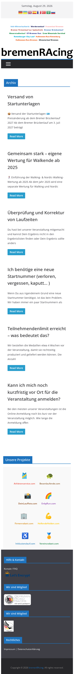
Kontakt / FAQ (10, 568)
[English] (30, 12)
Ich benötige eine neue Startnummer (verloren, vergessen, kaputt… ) (32, 276)
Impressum (9, 649)
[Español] (34, 12)
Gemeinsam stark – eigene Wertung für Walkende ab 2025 (35, 160)
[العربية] (48, 12)
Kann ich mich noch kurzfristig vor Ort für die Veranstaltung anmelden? (34, 392)
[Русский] (53, 12)
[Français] (39, 12)
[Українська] (25, 12)
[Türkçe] (44, 12)
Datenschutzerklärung (29, 649)
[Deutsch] (20, 12)
